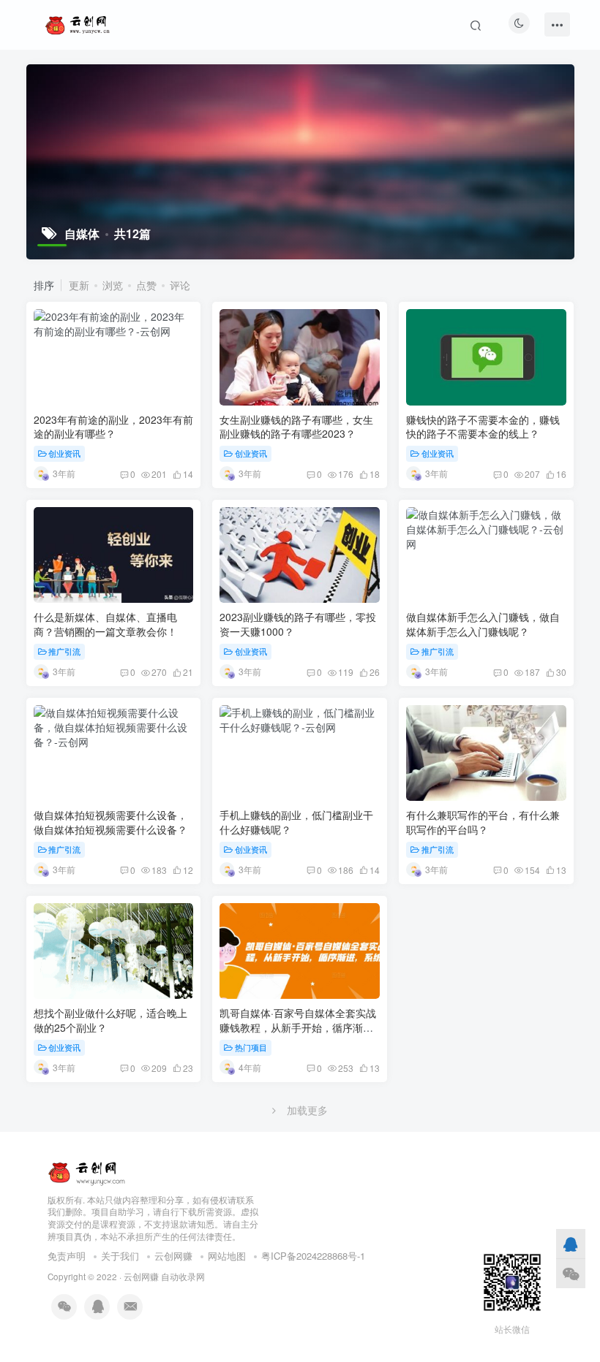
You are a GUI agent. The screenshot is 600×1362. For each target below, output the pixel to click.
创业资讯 (64, 453)
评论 (180, 285)
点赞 (146, 285)
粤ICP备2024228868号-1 (313, 1256)
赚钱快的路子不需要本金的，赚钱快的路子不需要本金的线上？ (483, 426)
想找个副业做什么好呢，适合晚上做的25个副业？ (110, 1020)
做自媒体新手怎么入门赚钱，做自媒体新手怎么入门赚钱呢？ (483, 624)
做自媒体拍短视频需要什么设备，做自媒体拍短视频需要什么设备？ (110, 822)
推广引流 (64, 651)
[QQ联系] (570, 1243)
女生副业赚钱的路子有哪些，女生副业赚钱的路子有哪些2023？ (296, 426)
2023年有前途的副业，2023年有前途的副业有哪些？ (113, 426)
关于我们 (120, 1256)
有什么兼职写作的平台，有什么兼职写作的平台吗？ (483, 822)
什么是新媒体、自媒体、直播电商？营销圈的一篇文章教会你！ (105, 624)
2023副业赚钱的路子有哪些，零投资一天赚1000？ (298, 624)
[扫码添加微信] (570, 1273)
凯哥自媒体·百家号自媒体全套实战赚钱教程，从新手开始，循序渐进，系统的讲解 (298, 1027)
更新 (79, 285)
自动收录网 (183, 1276)
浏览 (112, 285)
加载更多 (307, 1110)
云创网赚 (173, 1256)
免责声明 (67, 1256)
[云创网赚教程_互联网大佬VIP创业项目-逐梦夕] (87, 1170)
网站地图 (227, 1256)
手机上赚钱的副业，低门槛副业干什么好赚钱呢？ (296, 822)
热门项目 (251, 1047)
